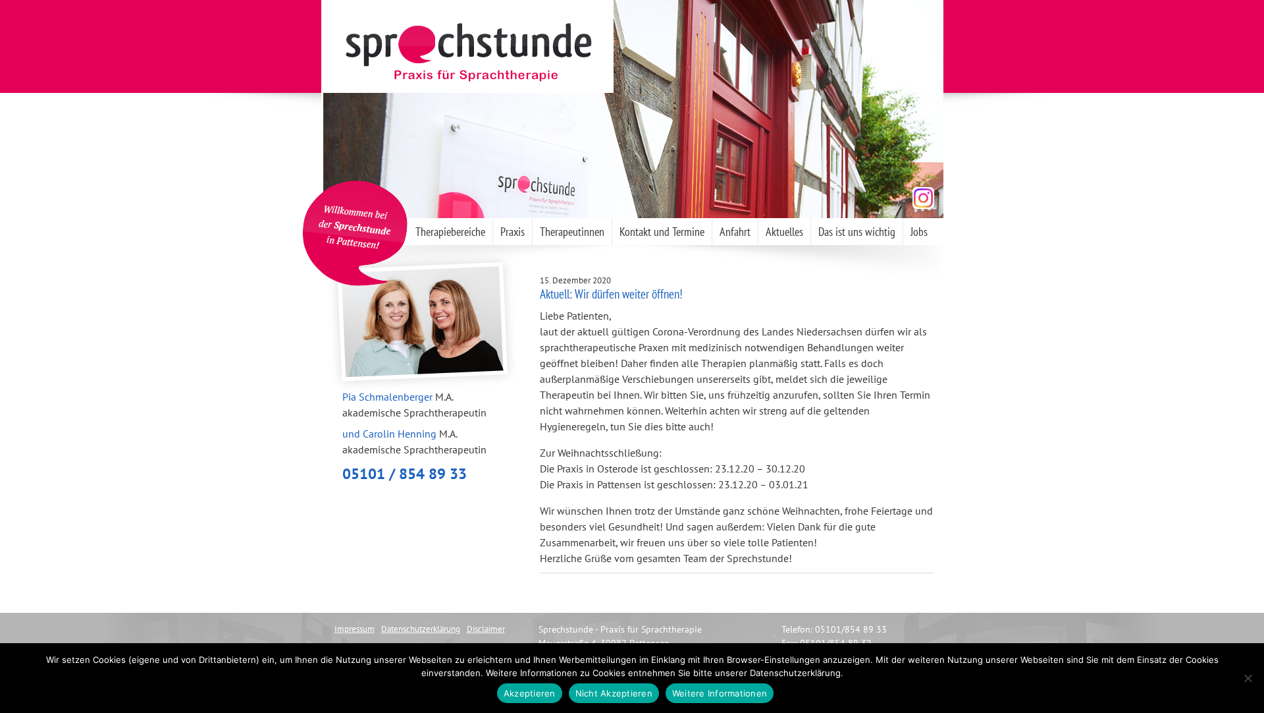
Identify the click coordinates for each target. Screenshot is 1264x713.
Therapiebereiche (450, 231)
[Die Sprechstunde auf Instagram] (923, 198)
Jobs (919, 231)
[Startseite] (467, 46)
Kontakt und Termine (661, 231)
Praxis (512, 231)
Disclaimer (486, 629)
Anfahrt (735, 231)
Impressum (354, 629)
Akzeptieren (530, 693)
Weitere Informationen (719, 693)
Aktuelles (784, 231)
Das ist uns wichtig (856, 231)
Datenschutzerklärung (420, 629)
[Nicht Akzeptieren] (1247, 678)
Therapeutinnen (572, 231)
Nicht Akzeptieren (613, 693)
